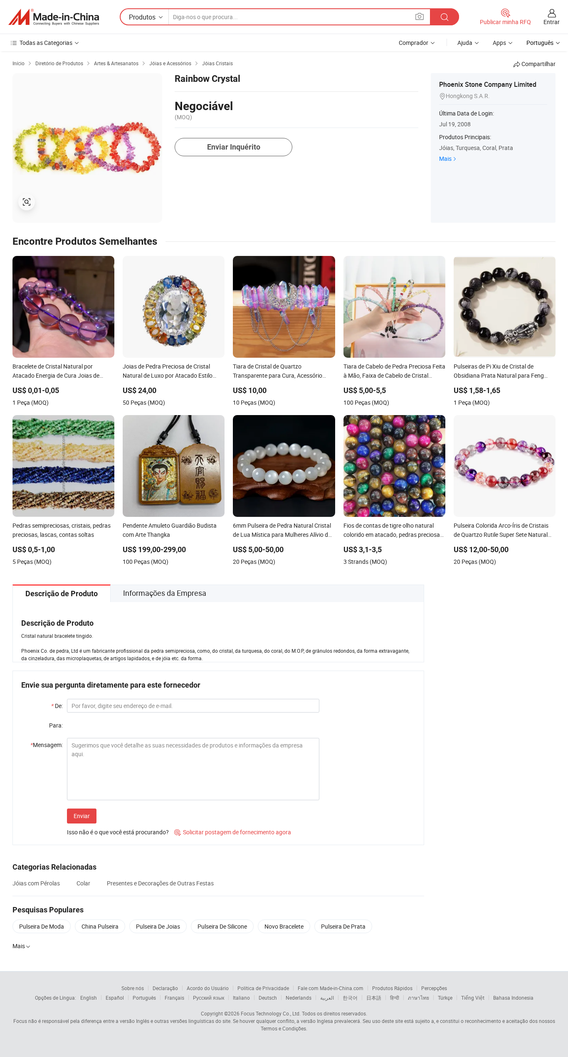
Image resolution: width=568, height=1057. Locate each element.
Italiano (241, 997)
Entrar (551, 22)
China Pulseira (100, 926)
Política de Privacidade (263, 988)
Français (174, 997)
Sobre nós (132, 988)
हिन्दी (394, 997)
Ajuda (464, 43)
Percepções (434, 988)
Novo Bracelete (284, 926)
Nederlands (298, 997)
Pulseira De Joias (158, 926)
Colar (83, 883)
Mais (445, 158)
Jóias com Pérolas (36, 883)
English (88, 997)
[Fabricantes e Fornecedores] (53, 17)
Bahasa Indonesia (513, 997)
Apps (499, 43)
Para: (56, 725)
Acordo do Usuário (208, 988)
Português (144, 997)
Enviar (82, 816)
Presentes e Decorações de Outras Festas (160, 883)
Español (115, 997)
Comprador (413, 43)
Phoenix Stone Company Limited (487, 84)
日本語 (373, 997)
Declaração (165, 988)
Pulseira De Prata (343, 926)
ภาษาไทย (418, 997)
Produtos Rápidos (392, 988)
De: (57, 706)
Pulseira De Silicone (222, 926)
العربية (327, 997)
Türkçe (445, 997)
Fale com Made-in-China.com (330, 988)
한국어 (350, 997)
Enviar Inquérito (233, 147)
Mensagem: (46, 745)
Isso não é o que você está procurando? (118, 832)
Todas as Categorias (46, 43)
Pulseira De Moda (41, 926)
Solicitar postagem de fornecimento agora (232, 832)
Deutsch (268, 997)
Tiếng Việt (472, 997)
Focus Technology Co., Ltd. (271, 1013)
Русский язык (208, 997)
